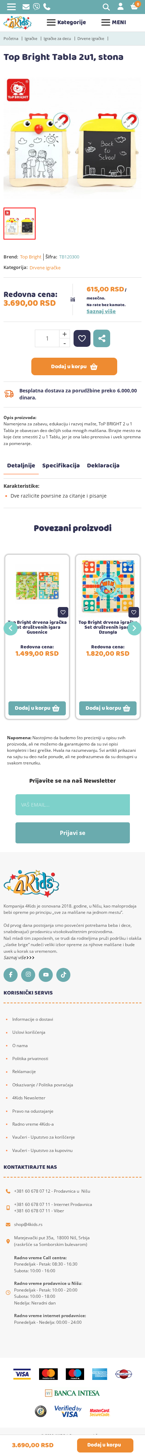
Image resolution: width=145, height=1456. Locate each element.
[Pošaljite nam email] (26, 8)
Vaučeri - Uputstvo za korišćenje (43, 1137)
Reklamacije (24, 1071)
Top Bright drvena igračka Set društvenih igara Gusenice (37, 627)
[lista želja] (82, 338)
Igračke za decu (57, 38)
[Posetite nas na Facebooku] (12, 975)
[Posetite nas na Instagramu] (30, 975)
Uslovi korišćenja (28, 1032)
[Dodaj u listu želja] (63, 612)
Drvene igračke (90, 38)
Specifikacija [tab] (61, 466)
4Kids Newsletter (28, 1098)
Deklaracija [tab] (103, 466)
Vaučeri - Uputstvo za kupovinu (42, 1150)
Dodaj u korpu (69, 366)
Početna (11, 38)
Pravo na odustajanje (32, 1111)
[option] (72, 138)
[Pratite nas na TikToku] (65, 975)
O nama (20, 1046)
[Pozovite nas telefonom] (46, 9)
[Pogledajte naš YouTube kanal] (47, 975)
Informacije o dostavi (32, 1019)
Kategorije (71, 22)
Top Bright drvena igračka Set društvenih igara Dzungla (108, 627)
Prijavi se (72, 833)
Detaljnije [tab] (21, 466)
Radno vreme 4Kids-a (33, 1124)
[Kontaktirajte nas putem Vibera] (36, 9)
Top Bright (31, 257)
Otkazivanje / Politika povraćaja (42, 1085)
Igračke (31, 38)
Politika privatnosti (30, 1058)
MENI (119, 22)
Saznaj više (101, 311)
